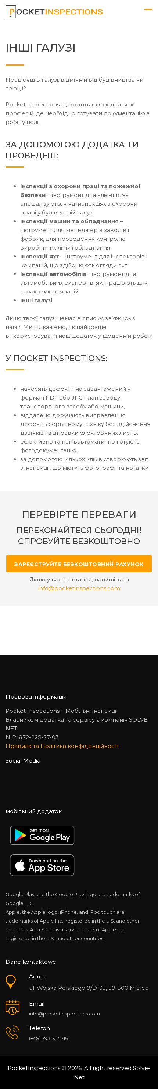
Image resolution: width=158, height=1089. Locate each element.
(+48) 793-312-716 (48, 1038)
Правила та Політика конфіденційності (62, 745)
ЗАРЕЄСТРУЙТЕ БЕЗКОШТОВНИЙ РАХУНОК (79, 564)
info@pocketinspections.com (64, 1014)
